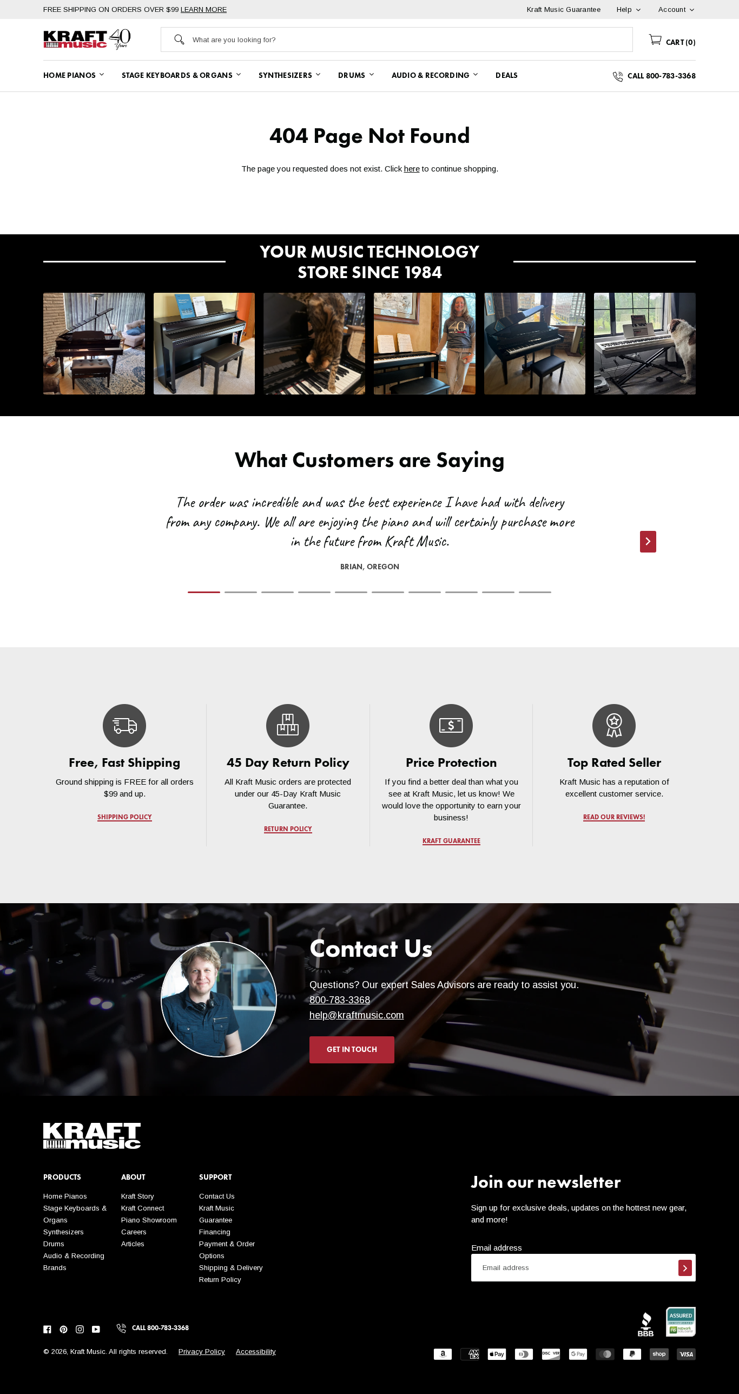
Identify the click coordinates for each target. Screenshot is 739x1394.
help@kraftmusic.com (356, 1015)
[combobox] (412, 39)
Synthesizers (63, 1232)
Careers (134, 1232)
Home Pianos (65, 1196)
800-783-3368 (339, 1000)
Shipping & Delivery (231, 1268)
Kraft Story (137, 1196)
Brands (55, 1268)
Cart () (680, 43)
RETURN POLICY (288, 829)
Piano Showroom (149, 1220)
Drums (53, 1244)
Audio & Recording (73, 1256)
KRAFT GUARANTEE (451, 841)
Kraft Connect (142, 1208)
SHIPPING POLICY (124, 817)
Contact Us (217, 1196)
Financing (214, 1232)
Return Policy (220, 1279)
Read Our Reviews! (614, 817)
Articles (132, 1244)
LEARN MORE (204, 9)
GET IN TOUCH (352, 1050)
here (412, 168)
